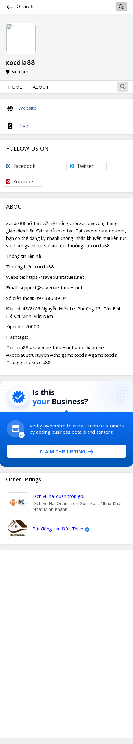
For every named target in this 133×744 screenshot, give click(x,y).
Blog (23, 125)
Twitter (85, 166)
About (41, 87)
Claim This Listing (62, 451)
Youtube (23, 181)
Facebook (24, 166)
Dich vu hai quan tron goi (58, 496)
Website (27, 108)
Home (15, 87)
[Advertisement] (66, 644)
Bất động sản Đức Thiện (57, 528)
